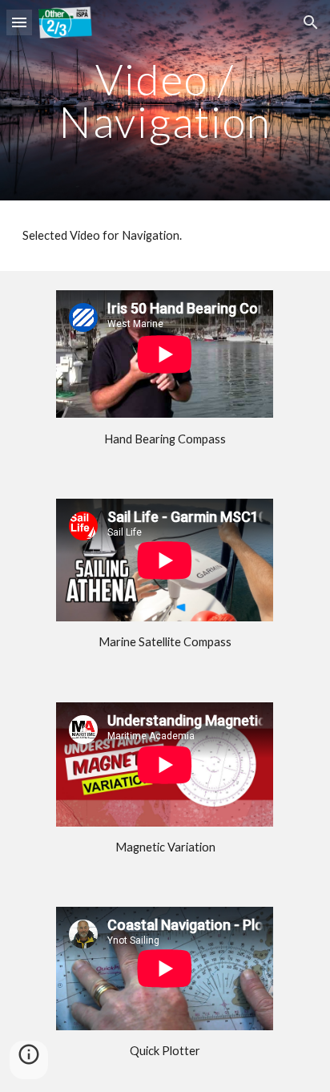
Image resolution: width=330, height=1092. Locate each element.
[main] (165, 100)
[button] (19, 22)
